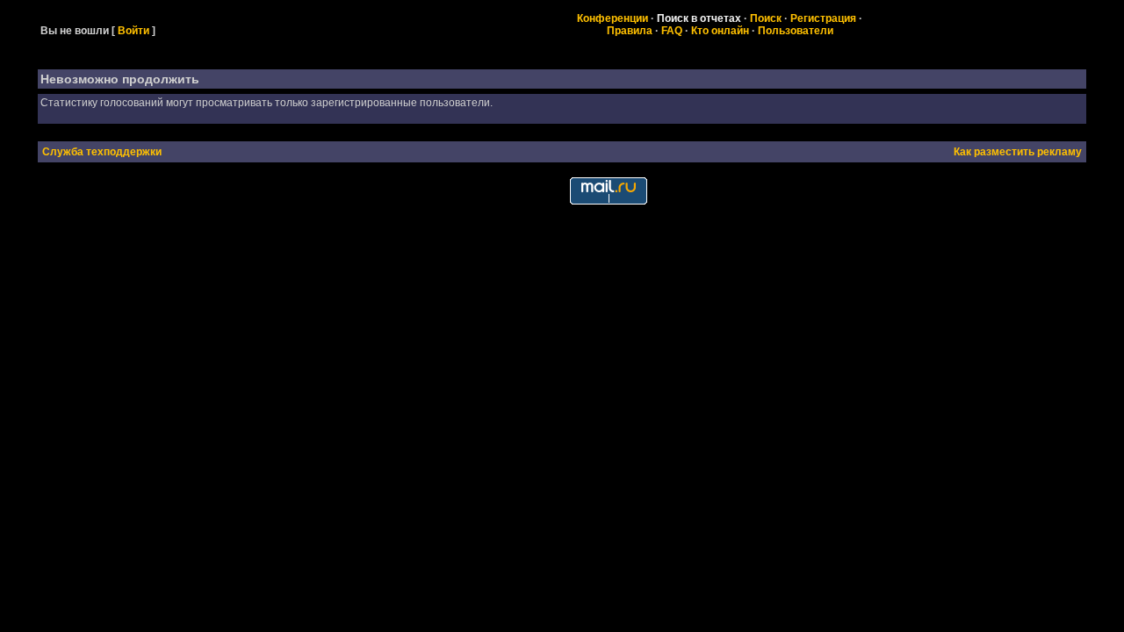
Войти (133, 31)
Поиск (766, 18)
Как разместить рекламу (1018, 152)
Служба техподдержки (102, 152)
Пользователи (795, 31)
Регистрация (823, 18)
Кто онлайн (720, 31)
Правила (629, 31)
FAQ (671, 31)
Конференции (612, 18)
